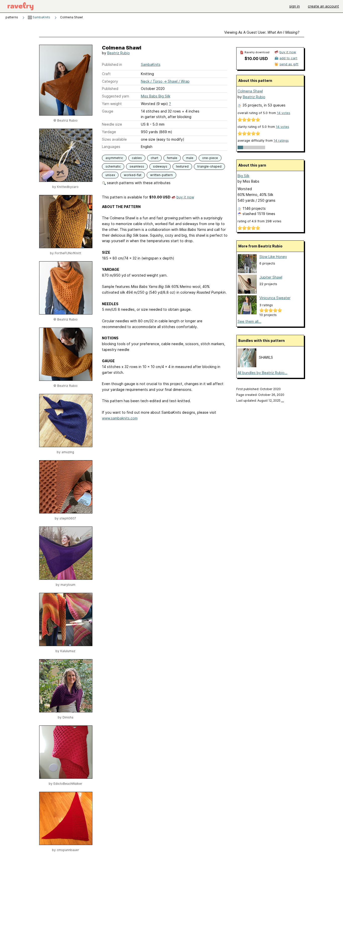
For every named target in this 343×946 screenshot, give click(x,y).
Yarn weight (112, 103)
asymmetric (114, 158)
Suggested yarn (115, 96)
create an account (323, 6)
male (189, 158)
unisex (110, 175)
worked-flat (132, 175)
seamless (137, 166)
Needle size (112, 124)
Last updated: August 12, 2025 (260, 400)
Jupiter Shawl (270, 277)
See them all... (249, 321)
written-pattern (161, 175)
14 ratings (281, 140)
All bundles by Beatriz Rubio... (263, 373)
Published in (112, 64)
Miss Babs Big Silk (155, 96)
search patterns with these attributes (138, 183)
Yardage (109, 132)
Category (110, 81)
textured (182, 166)
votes (283, 113)
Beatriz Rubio (118, 53)
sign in (294, 6)
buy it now (185, 197)
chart (154, 158)
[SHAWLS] (247, 366)
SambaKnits (41, 17)
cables (137, 158)
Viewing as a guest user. (261, 32)
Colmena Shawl (250, 91)
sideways (160, 166)
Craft (106, 74)
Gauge (107, 111)
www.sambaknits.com (120, 418)
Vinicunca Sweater (275, 298)
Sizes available (114, 139)
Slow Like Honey (273, 256)
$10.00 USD (256, 58)
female (172, 158)
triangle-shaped (209, 166)
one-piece (210, 158)
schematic (113, 166)
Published (110, 88)
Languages (111, 146)
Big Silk (243, 176)
